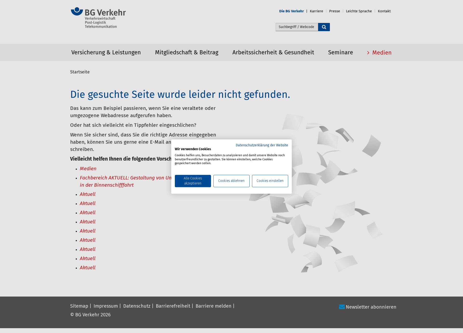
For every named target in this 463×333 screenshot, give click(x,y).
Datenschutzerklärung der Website (262, 145)
